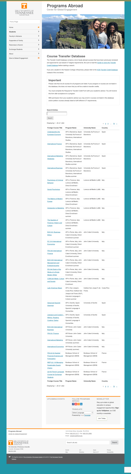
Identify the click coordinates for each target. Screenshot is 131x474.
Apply (94, 450)
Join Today (102, 418)
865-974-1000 (12, 451)
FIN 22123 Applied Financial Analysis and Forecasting (55, 356)
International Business (55, 168)
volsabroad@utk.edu (76, 436)
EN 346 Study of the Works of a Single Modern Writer (54, 272)
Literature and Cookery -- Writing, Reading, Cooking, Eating (55, 317)
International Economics (55, 346)
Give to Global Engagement (18, 58)
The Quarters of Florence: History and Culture (54, 223)
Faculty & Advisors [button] (15, 36)
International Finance (54, 144)
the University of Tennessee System (33, 457)
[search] (24, 21)
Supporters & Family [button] (16, 40)
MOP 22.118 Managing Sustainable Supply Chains (55, 365)
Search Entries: (52, 110)
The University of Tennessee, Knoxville (24, 9)
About (11, 54)
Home (11, 27)
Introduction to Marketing (55, 208)
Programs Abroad (65, 5)
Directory (81, 452)
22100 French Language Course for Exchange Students (55, 374)
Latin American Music (54, 288)
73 (114, 123)
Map (67, 452)
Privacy (109, 450)
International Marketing (55, 340)
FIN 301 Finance (53, 333)
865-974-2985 (87, 433)
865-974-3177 (74, 433)
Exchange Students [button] (15, 49)
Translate (87, 415)
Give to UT (96, 452)
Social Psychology (53, 189)
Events (67, 450)
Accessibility (110, 452)
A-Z (80, 450)
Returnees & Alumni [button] (16, 45)
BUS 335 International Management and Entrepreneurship (54, 263)
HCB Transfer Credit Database (107, 70)
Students (12, 32)
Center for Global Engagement (62, 9)
